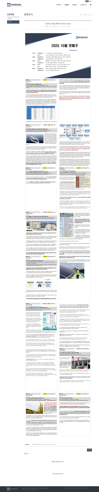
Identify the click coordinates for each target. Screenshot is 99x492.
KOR (87, 1)
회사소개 (59, 4)
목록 (89, 450)
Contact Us (83, 4)
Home (81, 14)
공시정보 (74, 4)
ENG (90, 1)
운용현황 (66, 4)
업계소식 (9, 22)
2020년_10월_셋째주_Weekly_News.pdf (45, 444)
